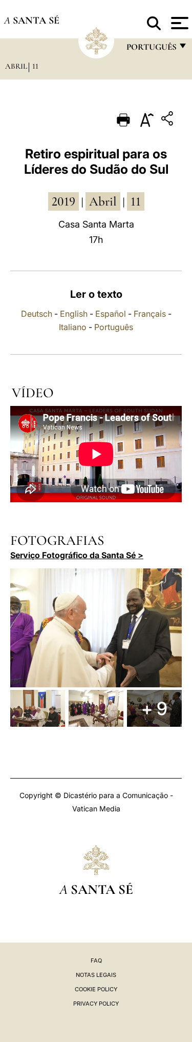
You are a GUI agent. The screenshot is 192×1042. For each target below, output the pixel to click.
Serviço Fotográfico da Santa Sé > (76, 555)
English (74, 314)
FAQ (96, 960)
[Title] (168, 120)
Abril (16, 66)
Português (113, 327)
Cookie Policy (96, 989)
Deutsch (36, 314)
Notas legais (96, 974)
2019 (63, 201)
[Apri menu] (178, 23)
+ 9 (154, 708)
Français (150, 314)
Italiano (73, 327)
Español (110, 314)
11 (35, 66)
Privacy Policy (96, 1003)
